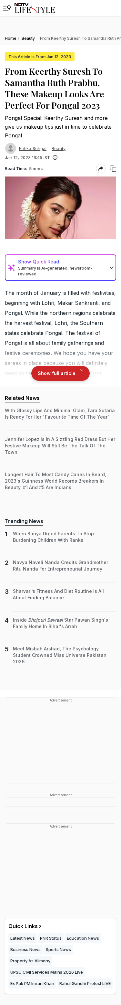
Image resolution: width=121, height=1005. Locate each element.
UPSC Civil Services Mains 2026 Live (46, 972)
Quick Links (23, 926)
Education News (83, 938)
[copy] (113, 169)
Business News (25, 949)
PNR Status (51, 938)
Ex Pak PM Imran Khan (32, 983)
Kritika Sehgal (32, 148)
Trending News (24, 521)
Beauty (59, 148)
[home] (35, 8)
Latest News (22, 938)
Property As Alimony (30, 960)
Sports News (58, 949)
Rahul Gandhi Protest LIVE (85, 983)
